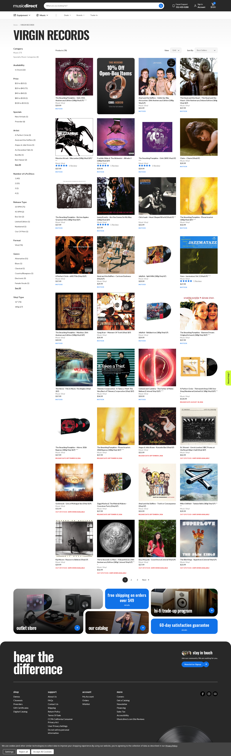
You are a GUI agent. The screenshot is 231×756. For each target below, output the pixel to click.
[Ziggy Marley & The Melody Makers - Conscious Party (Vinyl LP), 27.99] (116, 482)
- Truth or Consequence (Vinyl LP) (157, 504)
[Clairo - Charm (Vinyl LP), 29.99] (199, 137)
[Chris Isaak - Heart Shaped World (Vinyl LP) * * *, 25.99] (157, 196)
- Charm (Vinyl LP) (190, 158)
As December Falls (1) (24, 150)
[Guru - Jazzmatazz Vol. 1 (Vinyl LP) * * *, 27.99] (199, 255)
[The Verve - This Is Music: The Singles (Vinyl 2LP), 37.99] (74, 367)
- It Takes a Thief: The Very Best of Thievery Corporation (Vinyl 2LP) (115, 389)
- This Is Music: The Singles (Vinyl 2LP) (73, 389)
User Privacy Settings (58, 726)
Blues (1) (18, 263)
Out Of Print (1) (21, 231)
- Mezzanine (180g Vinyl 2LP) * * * (74, 159)
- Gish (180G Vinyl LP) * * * (157, 159)
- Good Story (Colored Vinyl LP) (157, 559)
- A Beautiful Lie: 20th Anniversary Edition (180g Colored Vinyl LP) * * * (115, 562)
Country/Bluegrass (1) (24, 273)
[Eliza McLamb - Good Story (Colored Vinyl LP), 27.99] (157, 538)
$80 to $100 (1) (21, 98)
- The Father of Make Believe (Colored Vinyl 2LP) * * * (156, 389)
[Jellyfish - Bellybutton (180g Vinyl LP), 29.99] (157, 311)
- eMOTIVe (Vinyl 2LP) (70, 276)
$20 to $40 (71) (21, 88)
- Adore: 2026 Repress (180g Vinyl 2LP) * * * (70, 448)
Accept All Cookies (42, 751)
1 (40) (17, 178)
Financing (121, 708)
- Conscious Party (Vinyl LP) (112, 504)
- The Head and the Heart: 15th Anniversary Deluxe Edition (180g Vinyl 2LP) (198, 100)
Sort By (190, 50)
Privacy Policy (171, 745)
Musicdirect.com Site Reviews (130, 719)
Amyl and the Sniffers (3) (25, 140)
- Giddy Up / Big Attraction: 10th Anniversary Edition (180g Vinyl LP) (156, 100)
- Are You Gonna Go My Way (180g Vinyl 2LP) (114, 218)
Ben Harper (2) (21, 160)
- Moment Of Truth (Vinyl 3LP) (114, 332)
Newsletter (122, 704)
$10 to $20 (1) (21, 83)
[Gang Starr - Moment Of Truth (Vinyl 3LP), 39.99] (116, 311)
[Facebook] (202, 693)
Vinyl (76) (19, 245)
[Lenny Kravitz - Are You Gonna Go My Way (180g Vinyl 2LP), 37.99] (116, 196)
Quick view (74, 87)
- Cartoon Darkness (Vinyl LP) (114, 277)
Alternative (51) (21, 258)
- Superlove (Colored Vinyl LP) (198, 559)
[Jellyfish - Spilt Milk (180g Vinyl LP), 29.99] (157, 255)
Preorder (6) (20, 121)
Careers (120, 696)
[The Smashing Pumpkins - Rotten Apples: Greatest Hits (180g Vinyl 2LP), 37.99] (74, 196)
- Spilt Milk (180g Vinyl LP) (152, 276)
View (167, 50)
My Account (88, 696)
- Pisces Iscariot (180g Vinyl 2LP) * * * (196, 218)
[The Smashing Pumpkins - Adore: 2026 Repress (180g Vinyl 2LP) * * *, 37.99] (74, 426)
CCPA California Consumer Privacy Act (60, 720)
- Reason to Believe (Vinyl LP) (71, 559)
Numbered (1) (20, 226)
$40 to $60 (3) (21, 93)
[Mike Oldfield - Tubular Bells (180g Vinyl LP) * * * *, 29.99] (199, 482)
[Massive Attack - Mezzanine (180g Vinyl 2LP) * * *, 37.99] (74, 137)
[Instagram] (209, 693)
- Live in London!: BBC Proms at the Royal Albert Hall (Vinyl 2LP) (197, 448)
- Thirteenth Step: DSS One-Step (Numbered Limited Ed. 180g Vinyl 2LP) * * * (198, 391)
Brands (79, 15)
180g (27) (19, 307)
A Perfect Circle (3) (23, 135)
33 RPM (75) (20, 207)
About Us (52, 696)
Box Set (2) (19, 216)
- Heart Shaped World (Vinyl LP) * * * (157, 218)
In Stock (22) (20, 70)
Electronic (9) (20, 278)
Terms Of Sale (54, 715)
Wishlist (86, 704)
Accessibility (123, 715)
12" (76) (18, 302)
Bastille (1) (19, 155)
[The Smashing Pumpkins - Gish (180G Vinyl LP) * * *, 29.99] (157, 137)
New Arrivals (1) (21, 116)
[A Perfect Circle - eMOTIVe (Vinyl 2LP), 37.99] (74, 255)
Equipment (22, 15)
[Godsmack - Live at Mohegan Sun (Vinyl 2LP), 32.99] (74, 482)
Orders (85, 700)
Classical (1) (20, 268)
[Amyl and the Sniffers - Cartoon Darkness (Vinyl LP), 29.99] (116, 255)
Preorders (18, 704)
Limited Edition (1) (22, 221)
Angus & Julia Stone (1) (24, 145)
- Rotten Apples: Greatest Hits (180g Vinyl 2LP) (72, 218)
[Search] (161, 6)
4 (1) (17, 193)
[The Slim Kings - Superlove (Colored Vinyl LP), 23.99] (199, 538)
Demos (16, 696)
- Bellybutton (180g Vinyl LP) (153, 332)
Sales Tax (121, 711)
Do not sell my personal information (58, 731)
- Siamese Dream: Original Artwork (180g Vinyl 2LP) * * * (197, 333)
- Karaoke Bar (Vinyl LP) (156, 447)
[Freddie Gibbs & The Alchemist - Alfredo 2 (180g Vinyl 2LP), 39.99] (116, 137)
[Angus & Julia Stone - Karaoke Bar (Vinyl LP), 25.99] (157, 426)
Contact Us (53, 704)
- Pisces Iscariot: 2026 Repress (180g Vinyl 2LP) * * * (113, 448)
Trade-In (94, 15)
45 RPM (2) (19, 212)
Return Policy (54, 711)
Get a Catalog (123, 700)
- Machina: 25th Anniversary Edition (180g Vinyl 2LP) (71, 333)
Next (144, 580)
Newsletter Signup (192, 664)
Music (43, 15)
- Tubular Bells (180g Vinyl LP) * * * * (198, 504)
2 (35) (17, 183)
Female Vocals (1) (22, 283)
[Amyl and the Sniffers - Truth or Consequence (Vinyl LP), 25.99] (157, 482)
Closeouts (18, 700)
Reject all (23, 751)
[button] (33, 164)
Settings (9, 751)
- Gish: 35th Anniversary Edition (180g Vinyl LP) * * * (70, 99)
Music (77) (17, 52)
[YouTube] (215, 693)
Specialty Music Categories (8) (26, 57)
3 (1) (17, 188)
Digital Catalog (20, 711)
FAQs (50, 700)
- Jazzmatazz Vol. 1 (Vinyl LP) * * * (195, 276)
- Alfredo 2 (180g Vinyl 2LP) (114, 159)
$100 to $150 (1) (22, 103)
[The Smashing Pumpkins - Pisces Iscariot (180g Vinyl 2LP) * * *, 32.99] (199, 196)
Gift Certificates (20, 708)
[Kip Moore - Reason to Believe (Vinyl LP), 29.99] (74, 538)
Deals (66, 15)
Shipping (52, 708)
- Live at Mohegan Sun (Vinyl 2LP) (73, 503)
